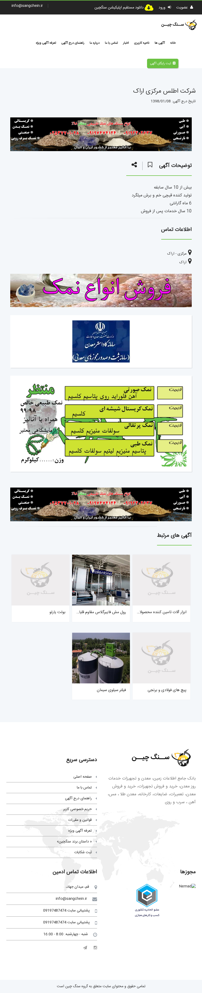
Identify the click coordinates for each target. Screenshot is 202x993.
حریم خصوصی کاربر (77, 809)
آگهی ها (160, 43)
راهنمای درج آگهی (72, 43)
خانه (173, 43)
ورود (162, 7)
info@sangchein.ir (27, 6)
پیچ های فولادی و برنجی (167, 690)
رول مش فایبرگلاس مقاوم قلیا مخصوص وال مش (87, 612)
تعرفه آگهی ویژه (46, 43)
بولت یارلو (57, 612)
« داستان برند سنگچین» (74, 841)
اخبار (126, 43)
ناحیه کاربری (141, 43)
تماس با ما (111, 43)
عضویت (182, 7)
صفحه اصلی (82, 776)
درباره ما (95, 43)
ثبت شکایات (83, 852)
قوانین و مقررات (80, 820)
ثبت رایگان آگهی (160, 63)
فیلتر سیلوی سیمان (111, 690)
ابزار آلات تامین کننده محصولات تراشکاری (153, 612)
